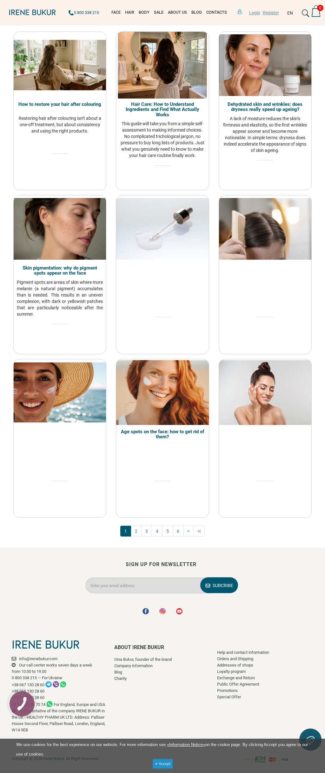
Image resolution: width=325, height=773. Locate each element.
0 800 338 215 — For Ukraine (37, 677)
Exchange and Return (236, 677)
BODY (144, 12)
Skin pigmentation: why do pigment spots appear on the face (60, 270)
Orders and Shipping (235, 658)
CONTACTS (216, 12)
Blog (118, 672)
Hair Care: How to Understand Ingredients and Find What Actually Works (162, 109)
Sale (158, 12)
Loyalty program (231, 671)
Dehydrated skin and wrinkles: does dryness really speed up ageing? (265, 107)
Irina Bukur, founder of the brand (143, 659)
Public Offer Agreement (238, 684)
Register (271, 12)
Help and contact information (243, 652)
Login (254, 12)
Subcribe (223, 585)
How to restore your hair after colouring (59, 104)
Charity (120, 678)
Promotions (227, 690)
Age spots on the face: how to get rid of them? (162, 434)
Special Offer (229, 696)
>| (199, 531)
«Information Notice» (186, 744)
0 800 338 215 (86, 12)
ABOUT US (177, 12)
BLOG (196, 12)
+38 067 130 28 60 (28, 684)
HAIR (129, 12)
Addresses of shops (235, 665)
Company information (133, 665)
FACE (116, 12)
